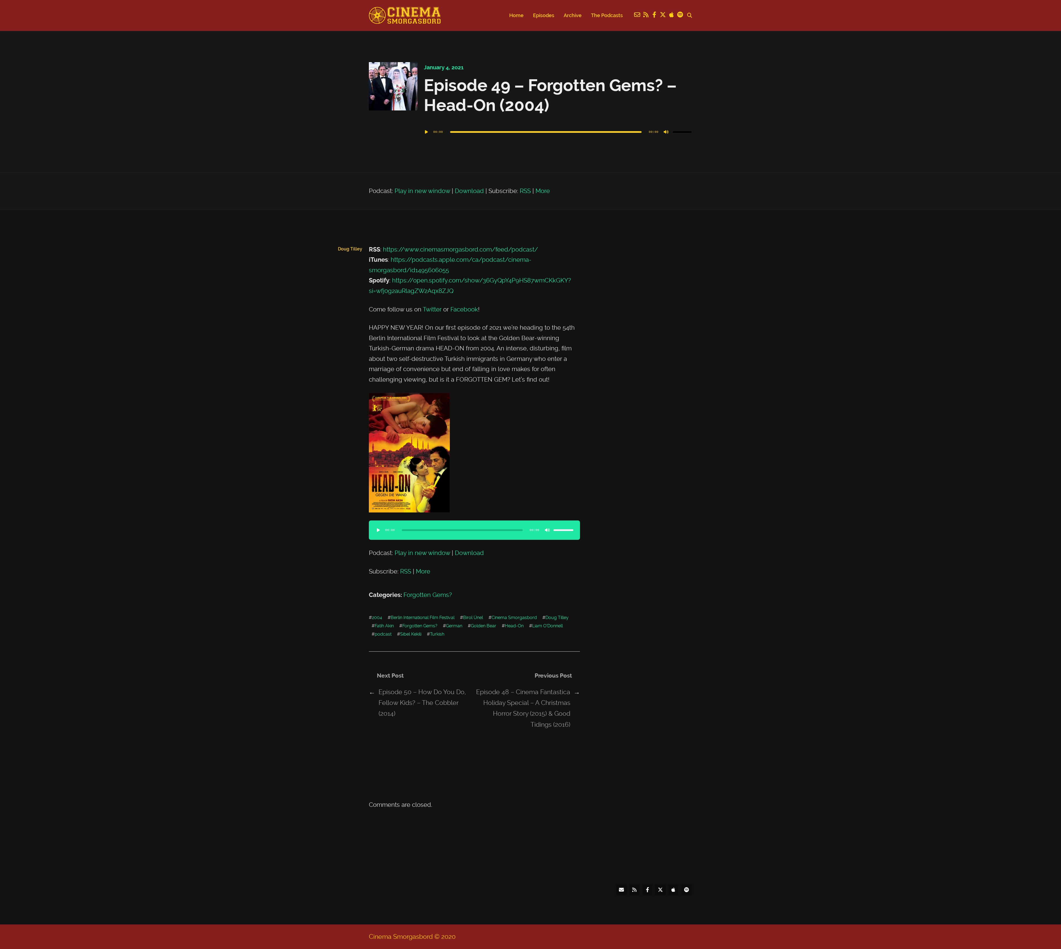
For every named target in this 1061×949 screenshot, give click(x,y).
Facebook (464, 309)
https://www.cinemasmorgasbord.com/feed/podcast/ (460, 249)
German (454, 625)
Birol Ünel (473, 617)
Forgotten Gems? (427, 594)
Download (469, 190)
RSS (525, 190)
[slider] (682, 132)
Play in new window (422, 190)
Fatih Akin (384, 625)
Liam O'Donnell (547, 625)
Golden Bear (483, 625)
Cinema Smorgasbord (514, 617)
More (542, 190)
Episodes (543, 15)
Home (516, 15)
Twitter (432, 309)
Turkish (437, 634)
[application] (558, 132)
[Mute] (666, 132)
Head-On (514, 625)
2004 (377, 617)
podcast (383, 634)
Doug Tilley (557, 617)
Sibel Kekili (410, 634)
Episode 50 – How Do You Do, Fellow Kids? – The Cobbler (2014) (422, 703)
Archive (573, 15)
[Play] (426, 132)
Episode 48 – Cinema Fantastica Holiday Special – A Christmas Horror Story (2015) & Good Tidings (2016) (523, 708)
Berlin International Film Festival (423, 617)
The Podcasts (607, 15)
